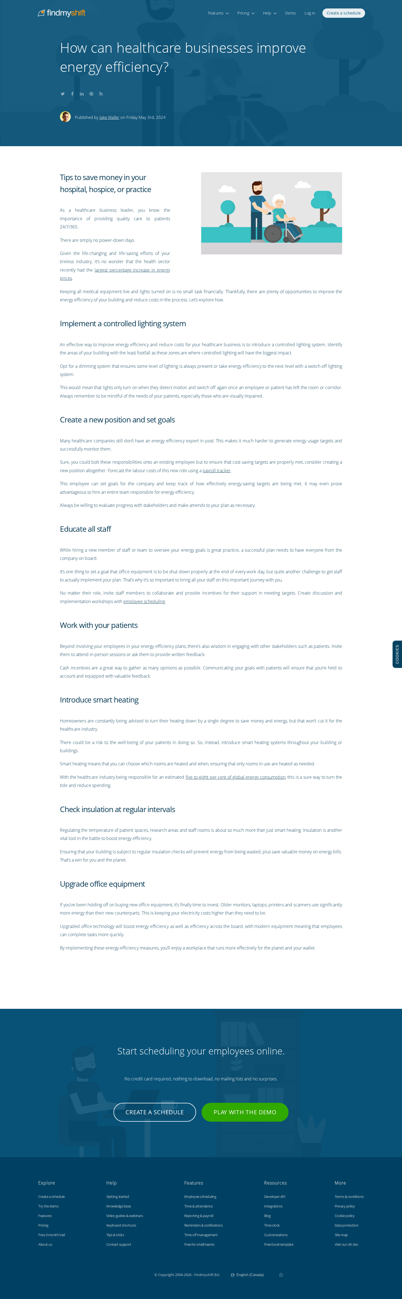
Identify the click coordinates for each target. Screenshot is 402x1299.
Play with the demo (245, 1112)
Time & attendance (198, 1206)
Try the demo (48, 1206)
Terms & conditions (349, 1196)
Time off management (201, 1234)
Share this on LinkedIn (82, 93)
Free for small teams (199, 1244)
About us (45, 1244)
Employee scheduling (200, 1196)
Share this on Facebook (72, 93)
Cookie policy (345, 1215)
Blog (267, 1215)
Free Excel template (278, 1244)
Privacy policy (345, 1206)
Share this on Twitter (63, 93)
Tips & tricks (115, 1234)
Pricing (243, 13)
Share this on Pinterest (91, 93)
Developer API (275, 1196)
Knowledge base (118, 1206)
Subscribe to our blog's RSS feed (101, 93)
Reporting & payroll (198, 1215)
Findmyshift (126, 1274)
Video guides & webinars (124, 1215)
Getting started (117, 1196)
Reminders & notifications (203, 1225)
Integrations (273, 1206)
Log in (310, 13)
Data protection (347, 1225)
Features (216, 13)
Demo (290, 13)
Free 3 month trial (51, 1234)
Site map (341, 1234)
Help (267, 13)
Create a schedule (344, 13)
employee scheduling (144, 601)
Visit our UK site (346, 1244)
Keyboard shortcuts (121, 1225)
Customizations (276, 1234)
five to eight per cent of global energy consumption (235, 777)
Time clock (272, 1225)
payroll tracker (217, 471)
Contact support (118, 1244)
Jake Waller (109, 117)
